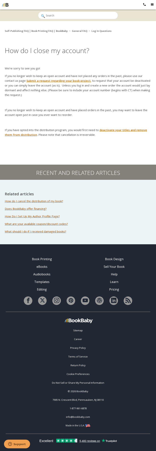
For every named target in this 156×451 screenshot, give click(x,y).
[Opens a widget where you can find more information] (17, 444)
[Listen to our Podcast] (128, 300)
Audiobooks (41, 274)
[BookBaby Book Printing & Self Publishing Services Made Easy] (79, 320)
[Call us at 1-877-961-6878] (144, 5)
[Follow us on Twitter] (42, 300)
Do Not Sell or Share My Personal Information (78, 382)
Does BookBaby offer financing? (26, 209)
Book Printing (42, 259)
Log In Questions (101, 31)
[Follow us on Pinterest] (71, 300)
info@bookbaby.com (78, 417)
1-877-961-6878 (78, 408)
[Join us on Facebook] (28, 300)
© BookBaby (78, 391)
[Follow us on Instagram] (56, 300)
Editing (42, 289)
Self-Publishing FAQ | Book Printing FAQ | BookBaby (36, 31)
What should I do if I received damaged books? (35, 231)
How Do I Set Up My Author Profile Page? (32, 216)
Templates (41, 282)
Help (114, 274)
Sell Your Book (114, 267)
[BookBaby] (5, 4)
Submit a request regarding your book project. (58, 80)
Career (78, 339)
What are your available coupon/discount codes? (36, 224)
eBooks (42, 267)
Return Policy (78, 365)
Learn (114, 282)
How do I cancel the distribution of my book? (34, 201)
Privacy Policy (78, 348)
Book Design (114, 259)
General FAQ (79, 31)
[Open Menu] (152, 5)
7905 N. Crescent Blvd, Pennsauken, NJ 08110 (78, 400)
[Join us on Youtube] (85, 300)
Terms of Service (78, 356)
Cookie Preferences (78, 374)
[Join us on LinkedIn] (113, 300)
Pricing (114, 289)
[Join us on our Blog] (99, 300)
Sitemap (78, 330)
